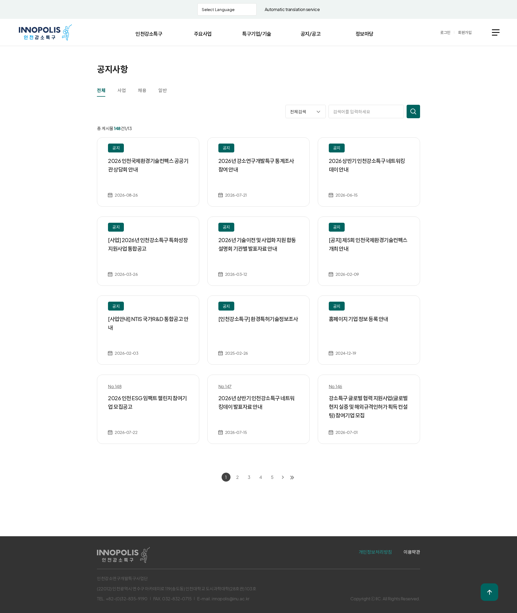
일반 (162, 90)
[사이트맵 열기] (495, 32)
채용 (142, 90)
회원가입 (464, 32)
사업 (121, 90)
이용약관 (411, 552)
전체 (101, 90)
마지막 (292, 477)
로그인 (445, 32)
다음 (283, 477)
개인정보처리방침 (375, 552)
